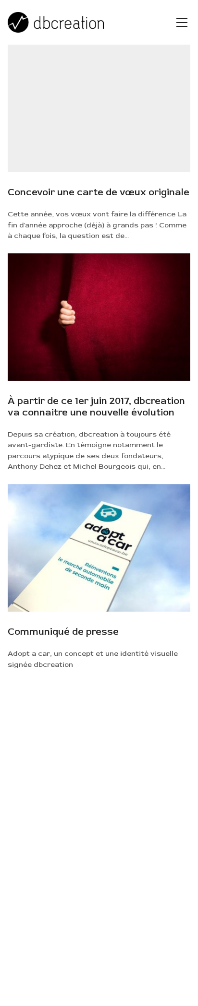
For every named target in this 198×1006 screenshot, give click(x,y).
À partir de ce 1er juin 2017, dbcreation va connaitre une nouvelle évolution (96, 406)
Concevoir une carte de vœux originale (98, 192)
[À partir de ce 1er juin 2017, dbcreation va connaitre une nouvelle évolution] (99, 317)
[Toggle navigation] (181, 22)
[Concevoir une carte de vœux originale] (99, 108)
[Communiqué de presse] (99, 548)
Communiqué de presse (63, 632)
